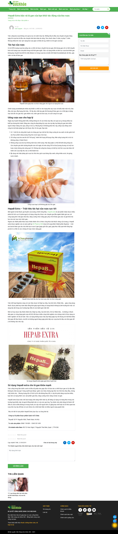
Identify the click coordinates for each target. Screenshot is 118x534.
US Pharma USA (38, 224)
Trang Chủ (11, 20)
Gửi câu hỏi (94, 68)
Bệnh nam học (63, 9)
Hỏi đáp (84, 9)
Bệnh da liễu (34, 9)
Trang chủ (12, 9)
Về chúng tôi (47, 509)
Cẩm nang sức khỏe (17, 3)
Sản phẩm (24, 20)
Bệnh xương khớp (23, 9)
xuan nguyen (18, 28)
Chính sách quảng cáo (67, 517)
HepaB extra (51, 212)
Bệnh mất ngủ (52, 9)
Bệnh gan (43, 9)
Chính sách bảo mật (66, 514)
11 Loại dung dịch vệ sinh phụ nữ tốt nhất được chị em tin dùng (17, 495)
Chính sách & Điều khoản (65, 510)
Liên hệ (45, 512)
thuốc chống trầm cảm (28, 522)
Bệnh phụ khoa (74, 9)
